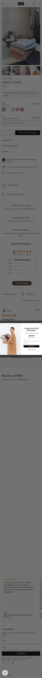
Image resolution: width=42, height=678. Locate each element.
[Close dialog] (41, 324)
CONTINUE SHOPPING (31, 349)
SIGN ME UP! (31, 346)
